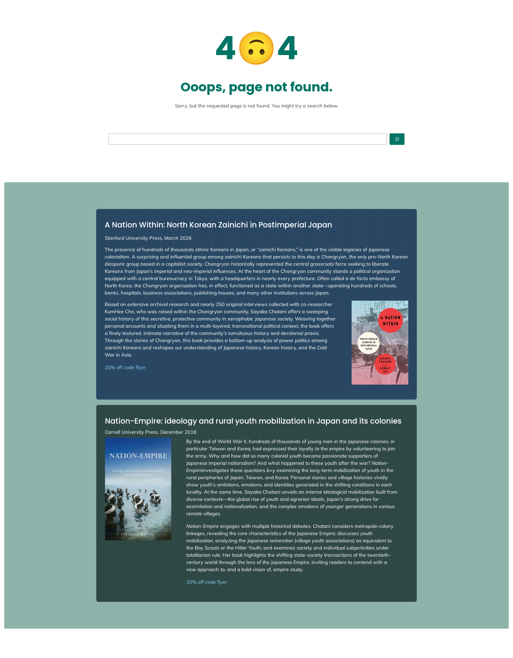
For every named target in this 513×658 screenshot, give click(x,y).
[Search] (397, 139)
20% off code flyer (125, 367)
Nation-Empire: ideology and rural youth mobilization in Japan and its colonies (253, 421)
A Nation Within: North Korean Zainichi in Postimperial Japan (218, 225)
